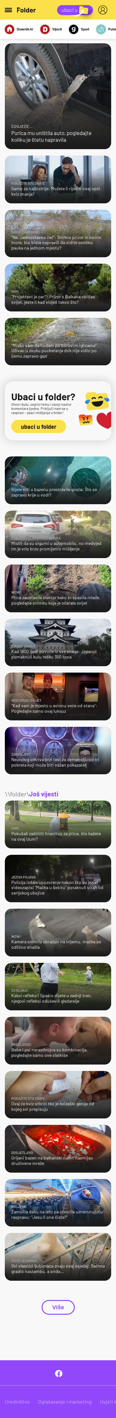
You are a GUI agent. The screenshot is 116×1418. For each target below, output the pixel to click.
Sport (85, 29)
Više (58, 1307)
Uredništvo (17, 1401)
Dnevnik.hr (25, 29)
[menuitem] (104, 10)
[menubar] (104, 10)
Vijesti (57, 29)
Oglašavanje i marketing (65, 1401)
